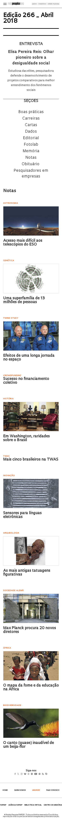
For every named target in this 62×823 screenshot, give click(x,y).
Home (5, 790)
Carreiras (31, 119)
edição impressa (53, 4)
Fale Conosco (52, 790)
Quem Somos (20, 790)
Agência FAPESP (15, 805)
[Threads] (33, 774)
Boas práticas (31, 112)
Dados (31, 132)
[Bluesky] (28, 774)
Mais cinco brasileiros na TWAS (30, 460)
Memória (31, 151)
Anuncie (36, 790)
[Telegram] (37, 774)
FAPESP (3, 805)
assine (34, 4)
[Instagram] (23, 774)
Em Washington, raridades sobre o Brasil (26, 438)
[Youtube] (42, 774)
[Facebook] (16, 774)
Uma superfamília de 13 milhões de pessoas (24, 300)
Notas (31, 158)
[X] (19, 774)
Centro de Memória (53, 805)
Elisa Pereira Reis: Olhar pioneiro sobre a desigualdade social (31, 57)
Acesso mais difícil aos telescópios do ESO (22, 243)
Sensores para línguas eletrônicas (22, 515)
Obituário (31, 164)
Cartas (31, 125)
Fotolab (31, 145)
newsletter (42, 4)
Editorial (31, 138)
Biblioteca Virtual (33, 805)
